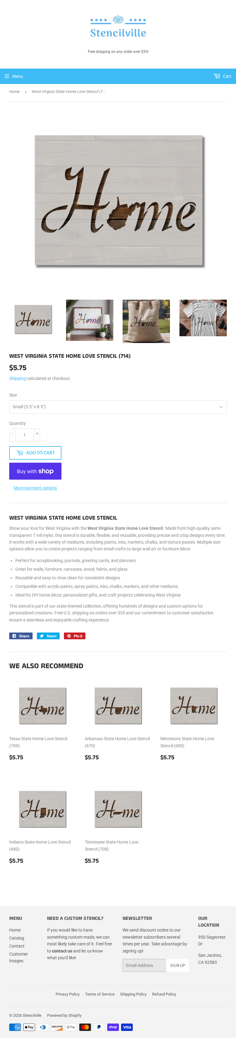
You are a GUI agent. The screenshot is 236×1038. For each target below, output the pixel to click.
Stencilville (32, 1015)
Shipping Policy (133, 994)
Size (13, 395)
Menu (17, 76)
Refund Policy (164, 994)
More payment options (35, 487)
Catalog (16, 938)
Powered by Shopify (64, 1015)
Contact (17, 946)
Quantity (17, 423)
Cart (226, 76)
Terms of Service (100, 994)
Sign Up (177, 965)
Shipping (17, 378)
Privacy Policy (68, 994)
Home (14, 91)
